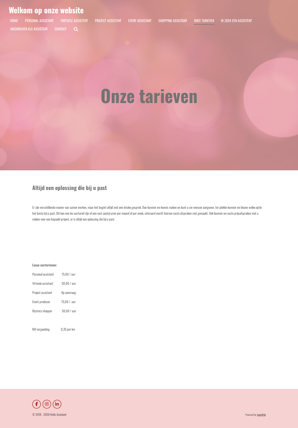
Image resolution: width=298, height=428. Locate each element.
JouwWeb (261, 414)
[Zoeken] (76, 29)
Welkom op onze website (46, 10)
